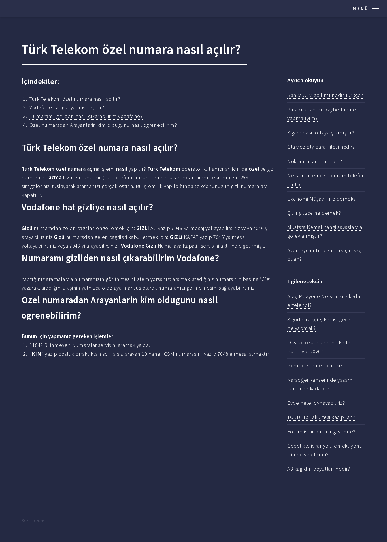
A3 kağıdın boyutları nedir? (318, 468)
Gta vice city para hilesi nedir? (321, 147)
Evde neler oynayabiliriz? (316, 403)
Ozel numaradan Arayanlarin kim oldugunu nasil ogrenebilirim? (103, 125)
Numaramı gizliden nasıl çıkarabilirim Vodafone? (86, 116)
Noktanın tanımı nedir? (314, 161)
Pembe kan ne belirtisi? (315, 365)
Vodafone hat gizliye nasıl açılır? (66, 107)
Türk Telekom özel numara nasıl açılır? (74, 99)
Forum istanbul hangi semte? (321, 431)
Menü (361, 8)
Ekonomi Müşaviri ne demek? (321, 198)
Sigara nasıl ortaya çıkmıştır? (320, 132)
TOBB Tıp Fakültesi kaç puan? (321, 417)
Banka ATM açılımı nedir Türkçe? (325, 95)
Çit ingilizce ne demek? (314, 213)
